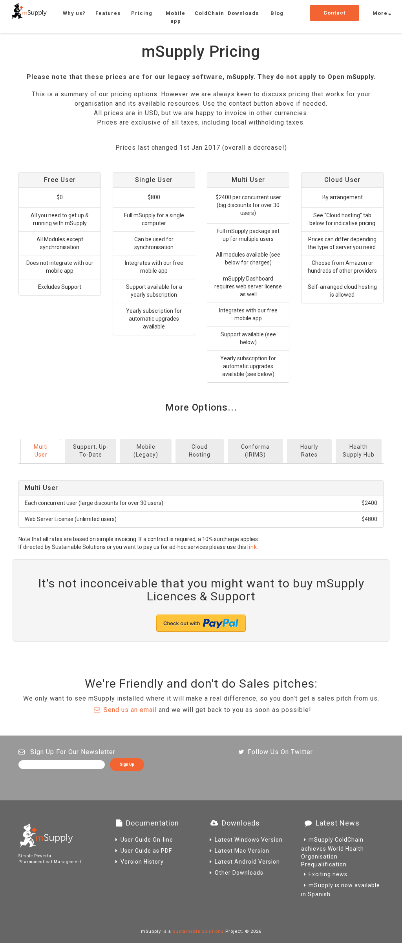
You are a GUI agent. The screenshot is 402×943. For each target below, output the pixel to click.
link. (253, 547)
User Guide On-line (147, 840)
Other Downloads (239, 873)
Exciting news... (330, 874)
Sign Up (127, 764)
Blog (276, 13)
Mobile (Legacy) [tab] (145, 451)
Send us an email (130, 710)
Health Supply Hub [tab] (359, 451)
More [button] (380, 13)
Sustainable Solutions (198, 931)
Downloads (243, 13)
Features (108, 13)
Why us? (74, 13)
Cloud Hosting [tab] (199, 451)
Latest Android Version (247, 862)
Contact (334, 13)
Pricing (141, 13)
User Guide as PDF (146, 851)
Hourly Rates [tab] (309, 451)
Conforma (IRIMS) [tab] (255, 451)
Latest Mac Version (242, 851)
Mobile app (175, 17)
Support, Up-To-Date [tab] (91, 451)
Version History (142, 862)
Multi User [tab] (41, 451)
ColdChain (209, 13)
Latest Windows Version (249, 840)
